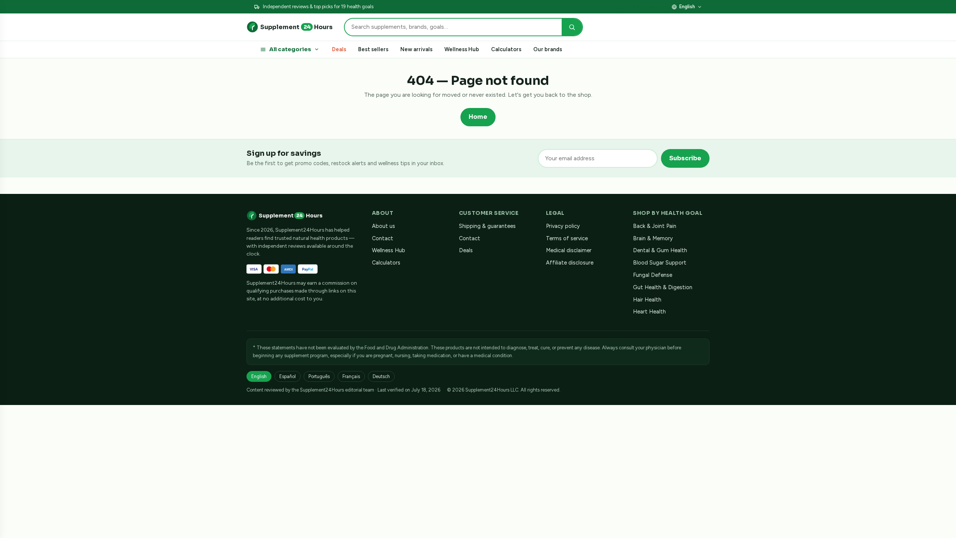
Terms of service (567, 238)
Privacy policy (563, 226)
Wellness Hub (461, 49)
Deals (339, 49)
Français (351, 376)
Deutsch (381, 376)
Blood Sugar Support (659, 262)
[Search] (572, 27)
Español (287, 376)
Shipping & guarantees (487, 226)
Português (319, 376)
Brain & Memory (653, 238)
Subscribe (685, 158)
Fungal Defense (652, 275)
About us (383, 226)
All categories (290, 49)
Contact (382, 238)
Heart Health (649, 311)
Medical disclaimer (569, 250)
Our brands (547, 49)
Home (478, 117)
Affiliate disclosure (645, 6)
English (687, 6)
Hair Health (647, 299)
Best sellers (373, 49)
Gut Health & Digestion (662, 287)
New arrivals (416, 49)
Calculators (506, 49)
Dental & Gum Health (660, 250)
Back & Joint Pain (654, 226)
